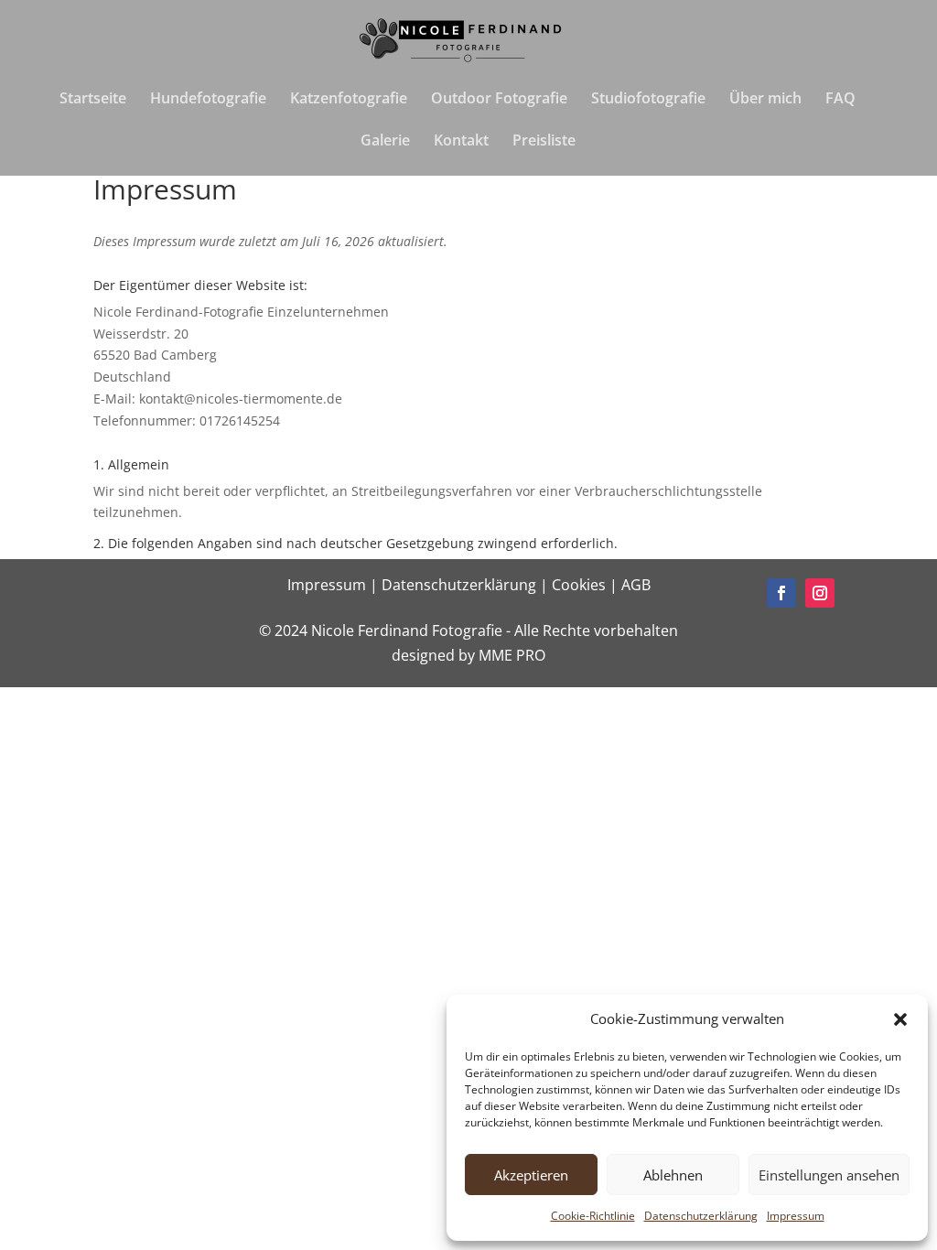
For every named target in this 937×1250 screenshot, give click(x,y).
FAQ (840, 100)
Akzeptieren (531, 1175)
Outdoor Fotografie (499, 100)
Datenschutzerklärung (701, 1215)
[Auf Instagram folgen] (820, 593)
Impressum (795, 1215)
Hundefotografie (208, 100)
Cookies (580, 585)
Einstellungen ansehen (829, 1175)
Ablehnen (673, 1175)
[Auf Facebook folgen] (781, 593)
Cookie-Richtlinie (593, 1215)
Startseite (92, 100)
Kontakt (461, 142)
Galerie (385, 142)
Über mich (765, 100)
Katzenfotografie (348, 100)
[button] (900, 1019)
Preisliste (544, 142)
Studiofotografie (648, 100)
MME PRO (512, 655)
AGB (636, 585)
